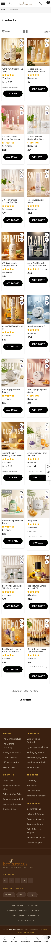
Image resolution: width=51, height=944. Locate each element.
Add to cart (38, 89)
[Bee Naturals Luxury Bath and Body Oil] (12, 632)
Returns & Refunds (35, 813)
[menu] (3, 3)
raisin (29, 667)
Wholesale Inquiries (36, 837)
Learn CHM (8, 780)
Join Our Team (33, 790)
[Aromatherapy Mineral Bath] (12, 504)
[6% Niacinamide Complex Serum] (12, 246)
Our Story (31, 780)
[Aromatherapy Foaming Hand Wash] (12, 436)
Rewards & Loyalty (35, 819)
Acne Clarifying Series (37, 757)
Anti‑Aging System (35, 752)
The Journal (32, 785)
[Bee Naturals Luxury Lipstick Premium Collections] (38, 632)
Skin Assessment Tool (13, 799)
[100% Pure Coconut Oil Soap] (12, 52)
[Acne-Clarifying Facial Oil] (12, 309)
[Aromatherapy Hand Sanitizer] (38, 436)
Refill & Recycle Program (34, 831)
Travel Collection (10, 757)
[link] (14, 939)
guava (41, 667)
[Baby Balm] (38, 504)
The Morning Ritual (12, 738)
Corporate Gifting (35, 823)
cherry (37, 667)
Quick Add (13, 93)
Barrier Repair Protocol (33, 740)
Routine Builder (10, 809)
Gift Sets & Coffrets (11, 762)
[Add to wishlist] (22, 40)
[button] (24, 31)
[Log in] (40, 3)
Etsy (21, 895)
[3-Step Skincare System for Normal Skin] (38, 52)
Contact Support (34, 842)
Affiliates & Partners (36, 795)
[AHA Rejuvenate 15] (38, 309)
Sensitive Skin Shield (36, 762)
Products (14, 10)
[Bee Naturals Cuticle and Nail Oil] (38, 569)
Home (4, 10)
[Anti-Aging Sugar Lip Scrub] (38, 373)
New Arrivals (9, 767)
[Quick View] (22, 45)
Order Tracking (34, 808)
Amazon (9, 895)
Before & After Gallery (13, 794)
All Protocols (33, 767)
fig (33, 667)
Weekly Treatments (12, 752)
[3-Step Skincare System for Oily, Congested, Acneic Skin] (38, 119)
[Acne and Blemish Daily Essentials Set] (38, 246)
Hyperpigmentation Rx (37, 747)
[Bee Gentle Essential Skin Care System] (12, 569)
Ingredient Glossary (12, 804)
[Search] (10, 3)
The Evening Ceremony (8, 745)
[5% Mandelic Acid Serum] (38, 183)
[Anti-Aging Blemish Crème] (12, 373)
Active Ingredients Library (11, 787)
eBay (32, 895)
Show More (25, 699)
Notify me (13, 541)
